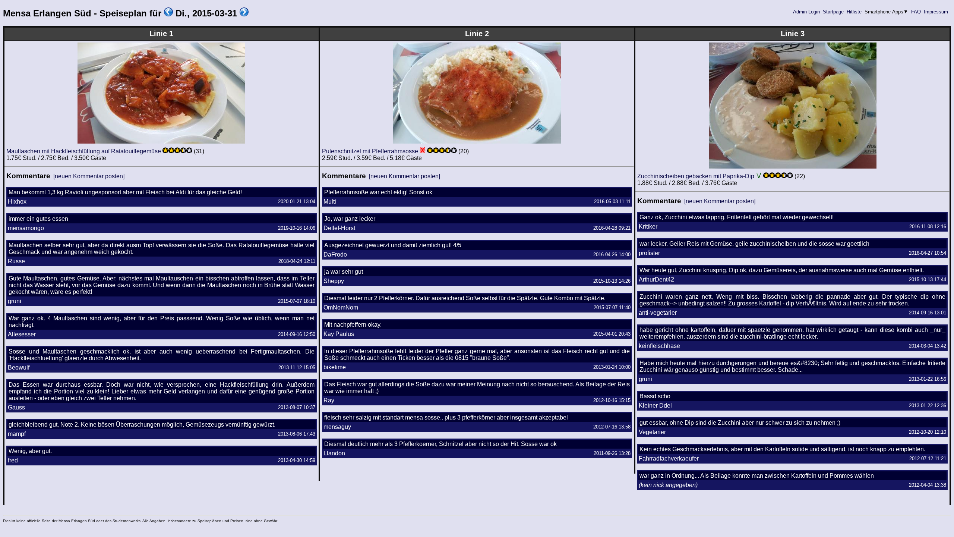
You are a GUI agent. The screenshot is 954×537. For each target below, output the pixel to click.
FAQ (916, 12)
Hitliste (854, 12)
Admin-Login (806, 12)
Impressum (936, 12)
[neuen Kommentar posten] (88, 176)
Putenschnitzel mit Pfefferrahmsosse (370, 151)
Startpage (833, 12)
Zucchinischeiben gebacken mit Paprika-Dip (695, 176)
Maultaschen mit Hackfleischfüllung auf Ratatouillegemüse (83, 151)
